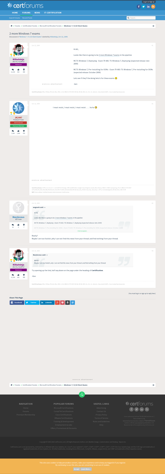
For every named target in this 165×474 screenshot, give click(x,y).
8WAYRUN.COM (149, 423)
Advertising (101, 408)
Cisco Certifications (64, 414)
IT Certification (52, 12)
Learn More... (86, 469)
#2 (152, 104)
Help (101, 425)
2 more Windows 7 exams (109, 55)
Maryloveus (18, 217)
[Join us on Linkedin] (148, 6)
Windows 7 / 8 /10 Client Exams (30, 37)
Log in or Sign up (148, 2)
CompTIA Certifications (63, 411)
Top (81, 395)
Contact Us (101, 411)
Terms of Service (101, 418)
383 (24, 72)
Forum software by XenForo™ (139, 416)
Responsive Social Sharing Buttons (133, 425)
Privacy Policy (101, 414)
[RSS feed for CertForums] (153, 6)
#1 (152, 46)
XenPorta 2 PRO (129, 423)
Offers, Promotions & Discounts (64, 428)
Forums (26, 12)
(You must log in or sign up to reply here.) (142, 293)
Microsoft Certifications (63, 408)
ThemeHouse (149, 420)
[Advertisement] (52, 65)
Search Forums (14, 18)
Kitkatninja (54, 37)
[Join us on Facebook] (138, 6)
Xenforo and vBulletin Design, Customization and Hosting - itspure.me (103, 442)
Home (15, 12)
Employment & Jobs (63, 425)
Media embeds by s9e (139, 418)
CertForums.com (149, 425)
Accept (76, 469)
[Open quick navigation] (153, 26)
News (37, 12)
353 (24, 133)
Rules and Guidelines (101, 421)
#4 (152, 251)
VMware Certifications (63, 418)
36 (13, 227)
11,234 (13, 72)
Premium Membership (26, 414)
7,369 (12, 133)
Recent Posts (27, 18)
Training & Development (64, 421)
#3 (152, 203)
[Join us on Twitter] (143, 6)
